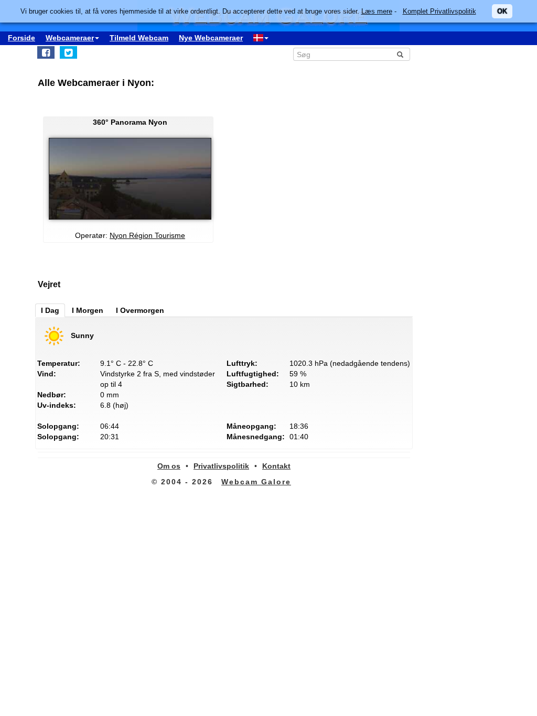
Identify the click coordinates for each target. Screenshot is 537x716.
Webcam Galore (256, 482)
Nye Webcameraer (211, 38)
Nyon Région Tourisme (147, 235)
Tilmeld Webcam (139, 38)
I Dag (50, 310)
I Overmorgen (140, 310)
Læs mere (376, 11)
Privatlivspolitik (221, 466)
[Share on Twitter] (68, 52)
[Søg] (400, 54)
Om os (168, 466)
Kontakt (276, 466)
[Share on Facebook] (46, 52)
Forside (21, 38)
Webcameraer (70, 38)
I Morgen (87, 310)
